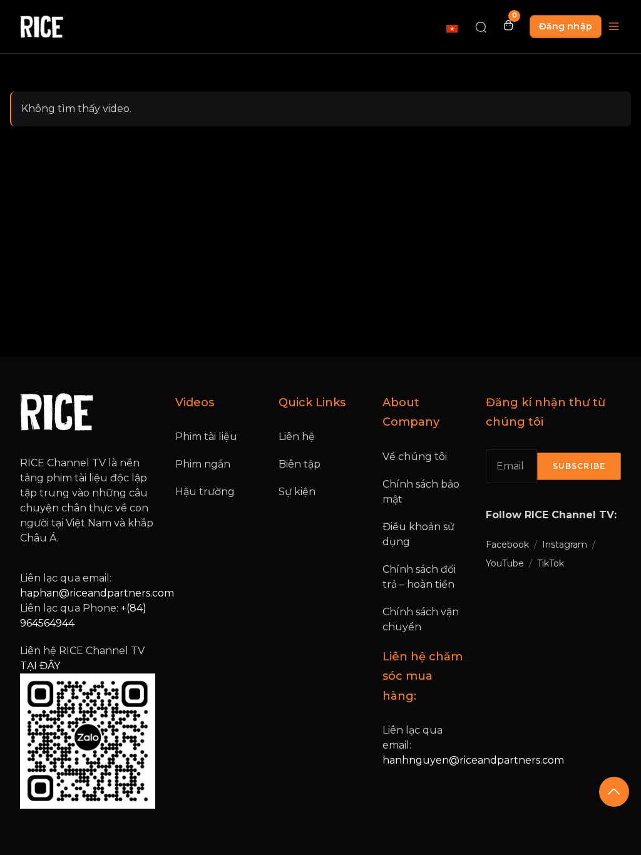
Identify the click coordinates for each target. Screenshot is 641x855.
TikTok (550, 563)
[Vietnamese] (453, 28)
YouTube (505, 563)
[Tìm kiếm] (480, 26)
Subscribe (579, 466)
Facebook (507, 544)
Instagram (564, 544)
